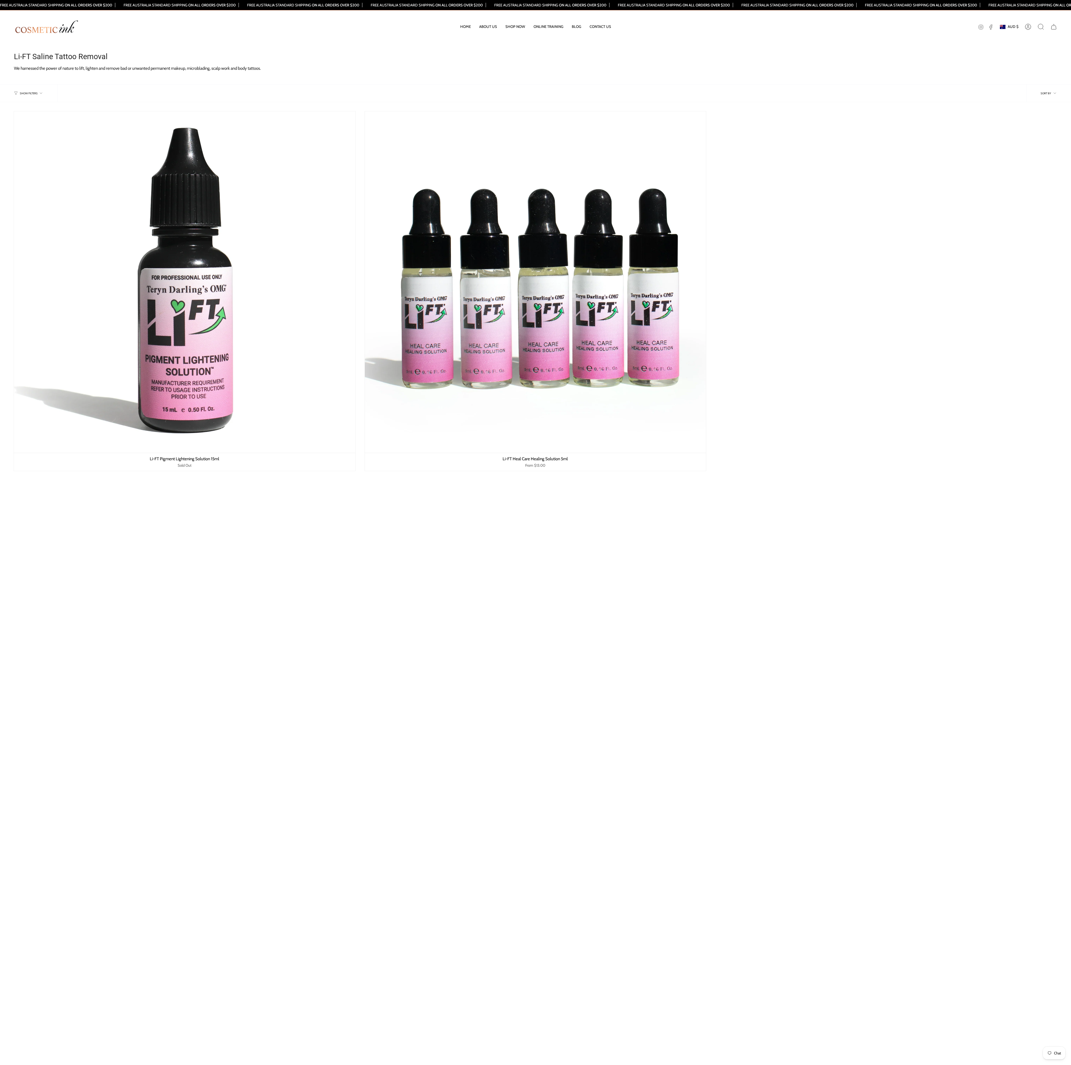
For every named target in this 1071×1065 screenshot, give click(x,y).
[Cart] (1053, 27)
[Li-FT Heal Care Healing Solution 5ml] (535, 282)
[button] (515, 27)
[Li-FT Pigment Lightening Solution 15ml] (184, 282)
